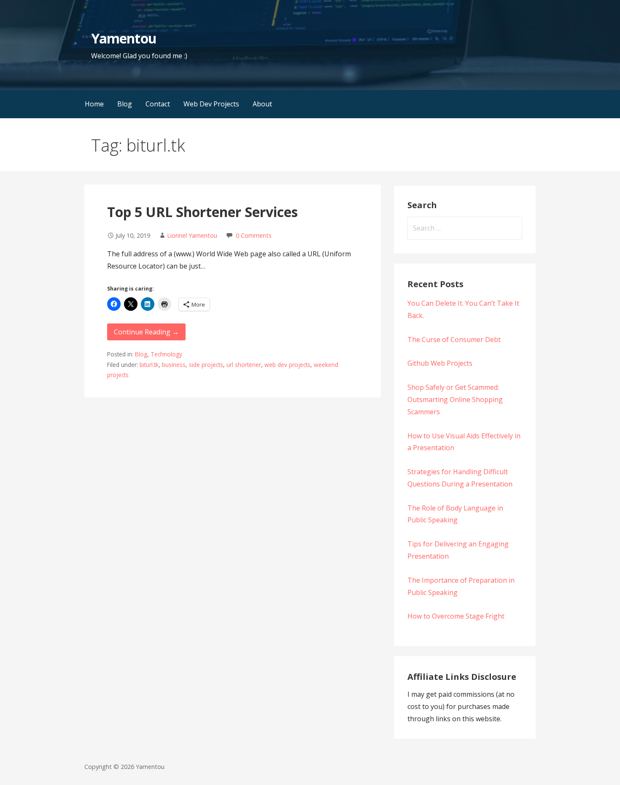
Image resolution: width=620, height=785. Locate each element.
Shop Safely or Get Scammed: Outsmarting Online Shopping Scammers (455, 399)
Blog (124, 104)
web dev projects (287, 365)
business (174, 365)
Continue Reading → (146, 332)
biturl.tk (149, 365)
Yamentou (123, 38)
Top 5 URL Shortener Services (202, 212)
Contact (158, 104)
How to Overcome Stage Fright (455, 616)
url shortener (243, 365)
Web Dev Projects (211, 104)
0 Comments (254, 235)
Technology (166, 354)
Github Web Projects (439, 363)
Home (94, 104)
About (262, 104)
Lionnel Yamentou (192, 235)
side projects (206, 365)
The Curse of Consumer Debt (454, 339)
